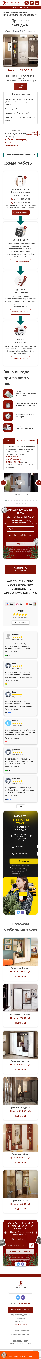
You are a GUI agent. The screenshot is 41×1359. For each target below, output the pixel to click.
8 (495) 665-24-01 (22, 199)
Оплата (31, 441)
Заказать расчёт (20, 86)
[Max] (22, 913)
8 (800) (20, 1304)
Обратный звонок (20, 1310)
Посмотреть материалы (20, 569)
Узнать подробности (33, 133)
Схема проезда (20, 1325)
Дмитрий (16, 778)
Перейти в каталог (21, 359)
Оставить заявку (20, 212)
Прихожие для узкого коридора (20, 15)
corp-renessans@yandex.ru (20, 1315)
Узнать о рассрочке (20, 311)
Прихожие (19, 13)
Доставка (21, 441)
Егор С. (15, 721)
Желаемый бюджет (22, 535)
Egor (14, 692)
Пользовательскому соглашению (19, 552)
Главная (7, 13)
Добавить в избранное (20, 1330)
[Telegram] (18, 913)
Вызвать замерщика (20, 262)
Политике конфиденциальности (19, 551)
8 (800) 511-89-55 (22, 195)
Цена (8, 441)
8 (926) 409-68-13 (22, 203)
